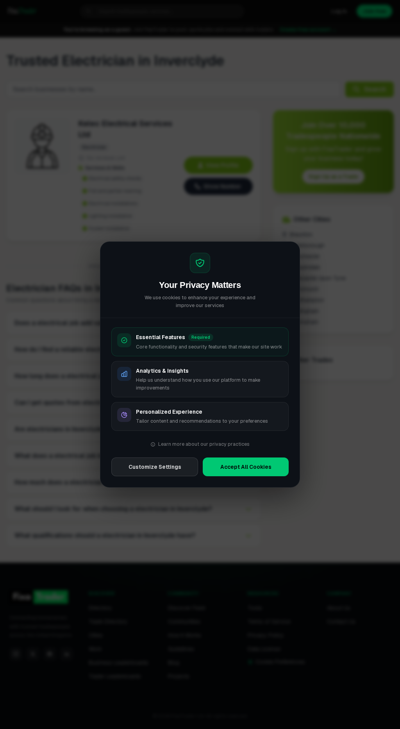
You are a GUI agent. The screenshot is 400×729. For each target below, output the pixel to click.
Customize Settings (155, 466)
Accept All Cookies (245, 466)
